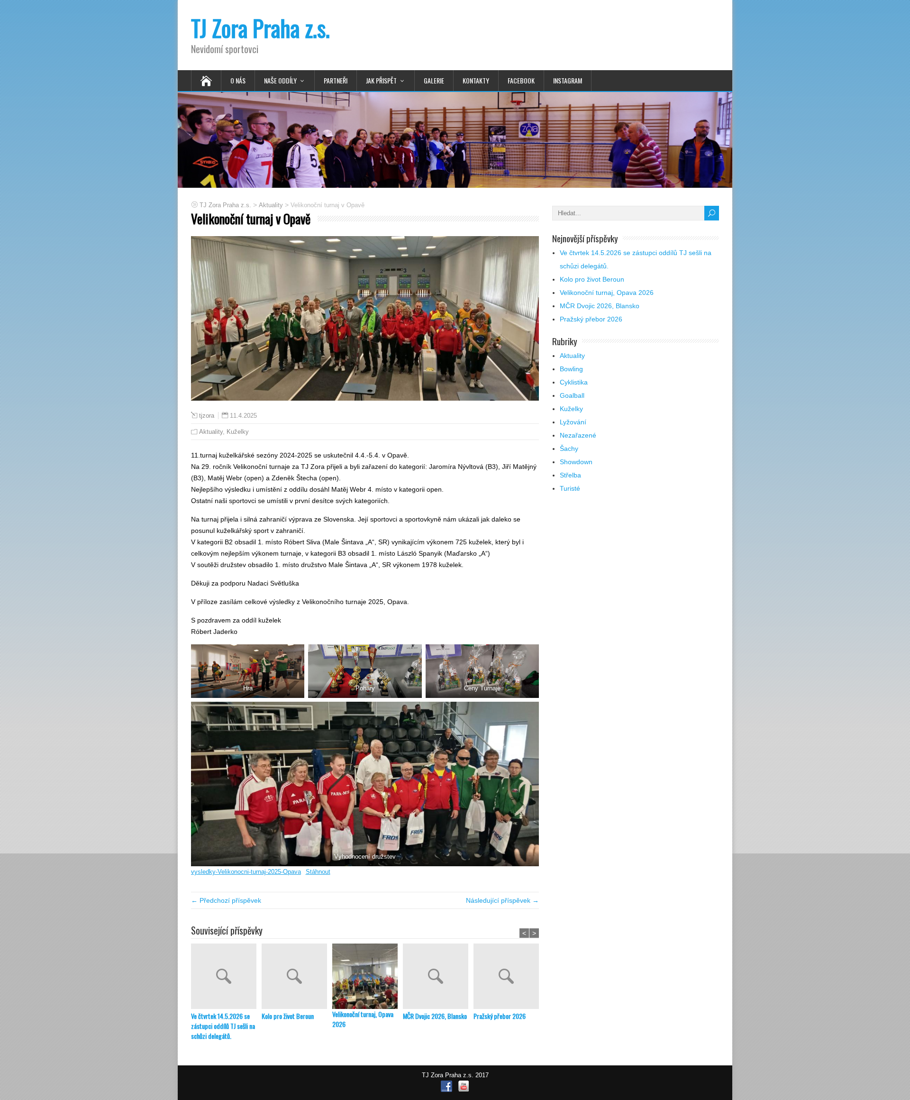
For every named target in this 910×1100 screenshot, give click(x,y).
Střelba (570, 475)
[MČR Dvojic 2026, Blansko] (438, 977)
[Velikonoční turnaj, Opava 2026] (367, 976)
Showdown (576, 462)
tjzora (206, 415)
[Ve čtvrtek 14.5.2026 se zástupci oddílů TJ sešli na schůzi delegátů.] (226, 977)
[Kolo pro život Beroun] (297, 977)
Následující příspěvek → (502, 900)
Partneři (335, 80)
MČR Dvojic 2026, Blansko (435, 1016)
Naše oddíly (280, 80)
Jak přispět (381, 80)
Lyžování (573, 422)
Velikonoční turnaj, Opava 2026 (362, 1019)
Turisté (570, 488)
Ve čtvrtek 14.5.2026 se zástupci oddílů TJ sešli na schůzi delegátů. (223, 1026)
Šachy (569, 448)
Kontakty (476, 80)
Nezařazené (578, 435)
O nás (238, 80)
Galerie (434, 80)
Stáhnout (318, 871)
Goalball (572, 395)
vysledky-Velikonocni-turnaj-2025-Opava (246, 871)
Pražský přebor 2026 (499, 1016)
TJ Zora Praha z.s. (260, 28)
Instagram (567, 80)
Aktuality (211, 431)
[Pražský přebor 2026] (508, 977)
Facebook (521, 80)
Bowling (571, 369)
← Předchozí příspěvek (226, 900)
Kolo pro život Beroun (288, 1016)
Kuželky (238, 431)
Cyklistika (574, 382)
